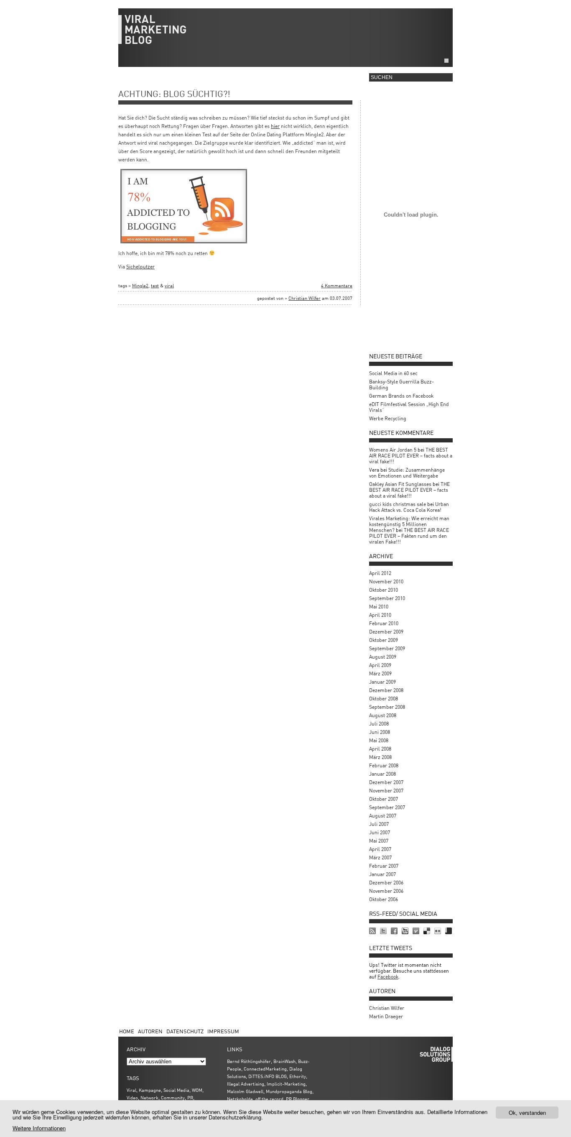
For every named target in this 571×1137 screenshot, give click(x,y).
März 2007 (380, 857)
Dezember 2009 (386, 632)
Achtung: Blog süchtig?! (174, 93)
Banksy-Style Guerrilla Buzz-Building (401, 384)
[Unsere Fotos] (437, 930)
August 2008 (382, 715)
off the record (269, 1098)
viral (169, 285)
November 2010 (386, 581)
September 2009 (387, 648)
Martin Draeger (386, 1016)
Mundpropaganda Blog (289, 1091)
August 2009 (382, 657)
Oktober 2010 (383, 590)
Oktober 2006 (383, 899)
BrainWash (284, 1061)
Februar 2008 (383, 765)
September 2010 (387, 598)
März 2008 (380, 757)
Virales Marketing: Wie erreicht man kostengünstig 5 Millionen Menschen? (409, 524)
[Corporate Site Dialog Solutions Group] (448, 930)
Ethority (297, 1076)
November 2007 (386, 790)
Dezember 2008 (386, 690)
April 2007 (380, 849)
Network (149, 1097)
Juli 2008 (379, 724)
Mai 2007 (378, 841)
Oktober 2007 (383, 799)
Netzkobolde (240, 1098)
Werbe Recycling (387, 418)
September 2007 (387, 807)
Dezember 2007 (386, 782)
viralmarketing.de (285, 33)
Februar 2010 (383, 623)
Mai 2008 (378, 740)
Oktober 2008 (383, 698)
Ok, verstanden (527, 1113)
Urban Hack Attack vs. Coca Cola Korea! (409, 507)
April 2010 (380, 615)
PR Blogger (297, 1098)
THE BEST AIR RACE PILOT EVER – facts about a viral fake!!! (410, 456)
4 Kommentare (336, 285)
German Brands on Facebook (401, 396)
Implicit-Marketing (286, 1083)
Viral (131, 1090)
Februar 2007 (383, 866)
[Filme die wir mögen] (416, 930)
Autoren (150, 1031)
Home (126, 1031)
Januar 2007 (382, 874)
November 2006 (386, 891)
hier (275, 126)
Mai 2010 (378, 606)
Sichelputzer (140, 266)
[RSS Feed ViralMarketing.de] (372, 930)
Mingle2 (140, 285)
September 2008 (387, 707)
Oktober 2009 (383, 640)
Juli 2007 (379, 824)
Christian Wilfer (304, 298)
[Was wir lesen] (426, 930)
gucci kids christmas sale (397, 504)
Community (173, 1097)
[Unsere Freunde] (394, 930)
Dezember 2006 (386, 882)
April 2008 (380, 749)
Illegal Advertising (245, 1083)
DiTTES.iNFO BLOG (267, 1076)
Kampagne (150, 1090)
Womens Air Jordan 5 (392, 450)
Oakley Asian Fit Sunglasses (400, 484)
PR (190, 1097)
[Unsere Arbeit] (405, 930)
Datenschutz (185, 1031)
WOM (197, 1090)
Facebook (387, 976)
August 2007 (382, 816)
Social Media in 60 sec (393, 373)
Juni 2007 (379, 832)
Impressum (223, 1031)
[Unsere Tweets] (383, 930)
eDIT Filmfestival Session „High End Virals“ (409, 407)
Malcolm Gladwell (245, 1091)
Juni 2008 (379, 732)
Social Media (176, 1090)
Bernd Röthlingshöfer (249, 1061)
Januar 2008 (382, 774)
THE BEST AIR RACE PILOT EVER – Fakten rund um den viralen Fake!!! (409, 536)
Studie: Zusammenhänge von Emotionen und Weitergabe (407, 473)
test (155, 285)
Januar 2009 (382, 682)
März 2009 (380, 673)
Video (132, 1097)
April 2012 (380, 573)
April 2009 (380, 665)
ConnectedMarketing (265, 1068)
